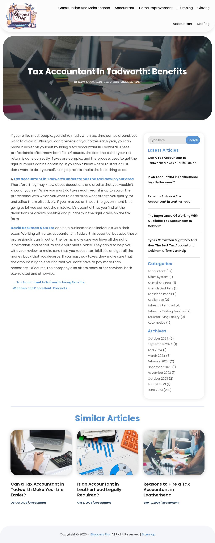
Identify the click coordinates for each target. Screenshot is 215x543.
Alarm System (158, 277)
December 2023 (159, 367)
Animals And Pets (160, 288)
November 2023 (159, 373)
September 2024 (160, 344)
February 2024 (158, 361)
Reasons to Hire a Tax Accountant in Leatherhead (167, 489)
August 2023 (157, 384)
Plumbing (185, 7)
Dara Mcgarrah (90, 82)
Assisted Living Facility (164, 317)
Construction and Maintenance (84, 7)
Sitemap (148, 534)
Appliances (156, 300)
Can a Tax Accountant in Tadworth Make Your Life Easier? (37, 489)
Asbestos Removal (161, 305)
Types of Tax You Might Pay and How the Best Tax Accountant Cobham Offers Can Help (172, 245)
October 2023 (158, 378)
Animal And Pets (160, 283)
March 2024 (156, 356)
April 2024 (155, 350)
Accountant (124, 7)
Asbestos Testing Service (166, 311)
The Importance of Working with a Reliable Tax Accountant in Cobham (173, 221)
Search (193, 140)
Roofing (203, 23)
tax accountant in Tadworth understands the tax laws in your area (74, 179)
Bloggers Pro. (100, 534)
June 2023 (155, 390)
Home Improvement (156, 7)
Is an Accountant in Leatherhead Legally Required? (99, 489)
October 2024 (158, 338)
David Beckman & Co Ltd (33, 227)
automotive (156, 322)
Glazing (203, 7)
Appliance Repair (160, 294)
